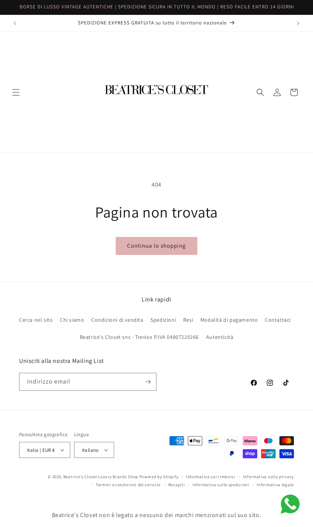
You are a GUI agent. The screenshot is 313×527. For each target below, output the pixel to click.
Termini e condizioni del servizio (128, 484)
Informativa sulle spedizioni (220, 484)
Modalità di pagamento (229, 319)
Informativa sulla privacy (268, 476)
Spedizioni (163, 319)
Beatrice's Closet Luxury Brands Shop (100, 476)
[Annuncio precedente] (14, 23)
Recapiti (176, 484)
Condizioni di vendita (117, 319)
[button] (16, 92)
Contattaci (278, 319)
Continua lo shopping (156, 245)
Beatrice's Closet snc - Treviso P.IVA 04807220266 (139, 337)
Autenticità (220, 337)
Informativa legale (275, 484)
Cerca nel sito (36, 319)
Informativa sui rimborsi (211, 476)
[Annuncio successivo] (298, 23)
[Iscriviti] (147, 382)
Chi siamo (72, 319)
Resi (188, 319)
